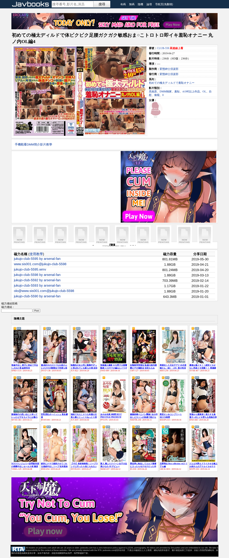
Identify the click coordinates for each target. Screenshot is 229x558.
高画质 (153, 91)
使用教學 (36, 254)
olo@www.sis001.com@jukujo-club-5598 (44, 291)
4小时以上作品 (191, 91)
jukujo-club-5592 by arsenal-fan (37, 280)
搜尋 (102, 4)
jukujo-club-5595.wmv (30, 269)
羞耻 (177, 91)
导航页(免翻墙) (164, 4)
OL (204, 91)
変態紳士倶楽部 (169, 68)
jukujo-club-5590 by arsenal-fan (37, 296)
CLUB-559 (163, 48)
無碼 (131, 4)
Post (36, 310)
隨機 (140, 4)
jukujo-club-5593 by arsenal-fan (37, 285)
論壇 (149, 4)
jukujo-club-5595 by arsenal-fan (37, 259)
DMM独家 (166, 91)
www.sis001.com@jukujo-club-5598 (40, 264)
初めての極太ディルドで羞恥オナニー (171, 82)
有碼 (123, 4)
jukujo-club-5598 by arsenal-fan (37, 275)
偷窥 (157, 95)
